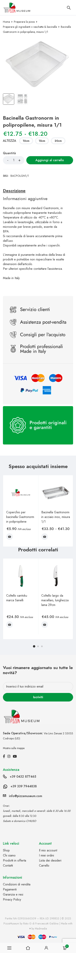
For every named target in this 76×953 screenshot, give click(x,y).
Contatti (8, 865)
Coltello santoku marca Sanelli (16, 597)
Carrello (44, 865)
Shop (6, 850)
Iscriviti (38, 697)
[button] (9, 536)
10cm (26, 141)
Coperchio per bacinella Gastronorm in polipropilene (20, 517)
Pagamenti (10, 889)
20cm (58, 141)
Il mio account (48, 850)
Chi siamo (9, 855)
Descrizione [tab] (14, 190)
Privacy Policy (12, 899)
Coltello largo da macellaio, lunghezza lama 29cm (55, 600)
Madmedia (41, 928)
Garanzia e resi (13, 894)
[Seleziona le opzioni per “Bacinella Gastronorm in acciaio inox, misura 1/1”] (44, 536)
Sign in (46, 948)
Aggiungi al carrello (49, 160)
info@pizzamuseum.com (25, 796)
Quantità (9, 153)
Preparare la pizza (24, 22)
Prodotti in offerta (14, 860)
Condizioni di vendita (16, 884)
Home (6, 22)
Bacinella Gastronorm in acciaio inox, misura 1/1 (55, 517)
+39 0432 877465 (23, 776)
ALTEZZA (9, 141)
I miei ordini (46, 855)
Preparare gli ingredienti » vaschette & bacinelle (30, 27)
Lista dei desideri (50, 860)
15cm (42, 141)
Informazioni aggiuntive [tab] (25, 198)
